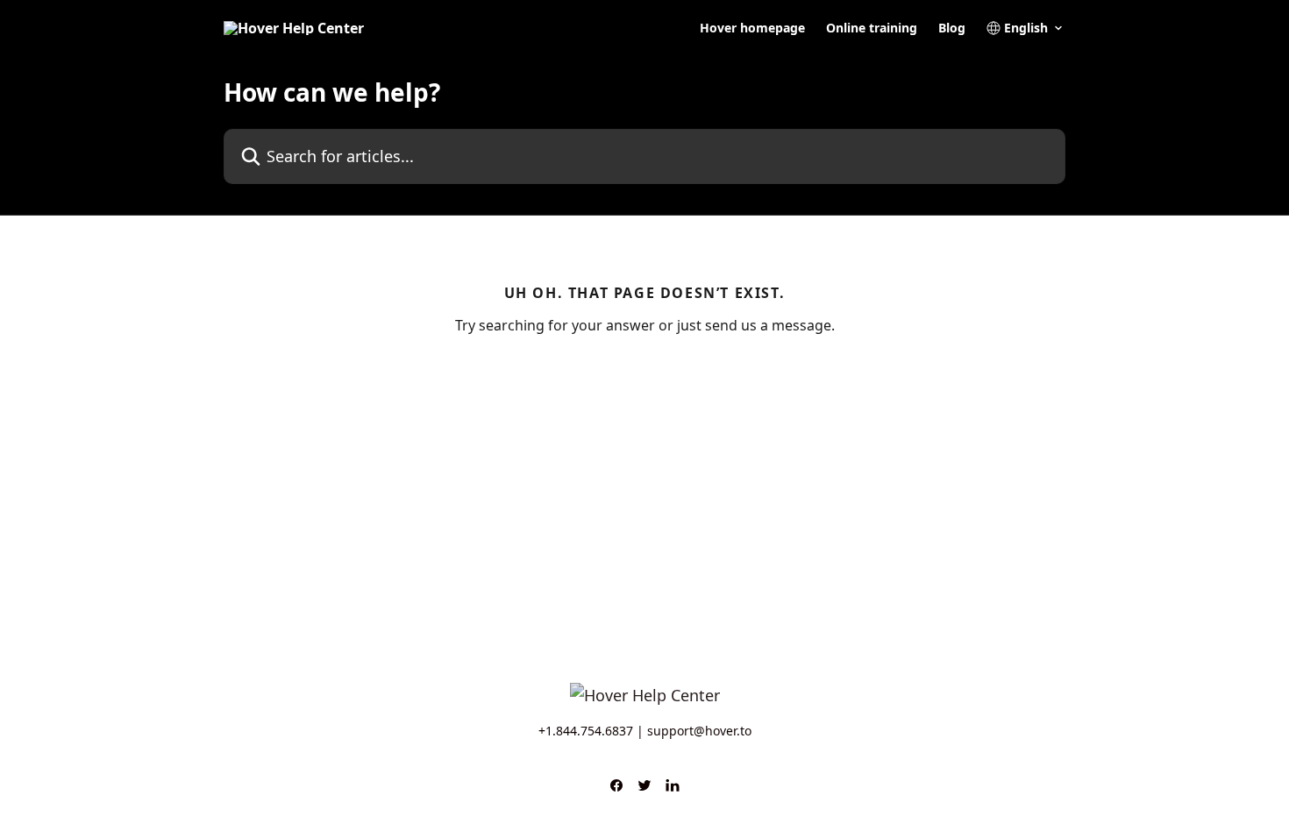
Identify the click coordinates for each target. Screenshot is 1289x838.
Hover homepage (752, 28)
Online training (871, 28)
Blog (951, 28)
